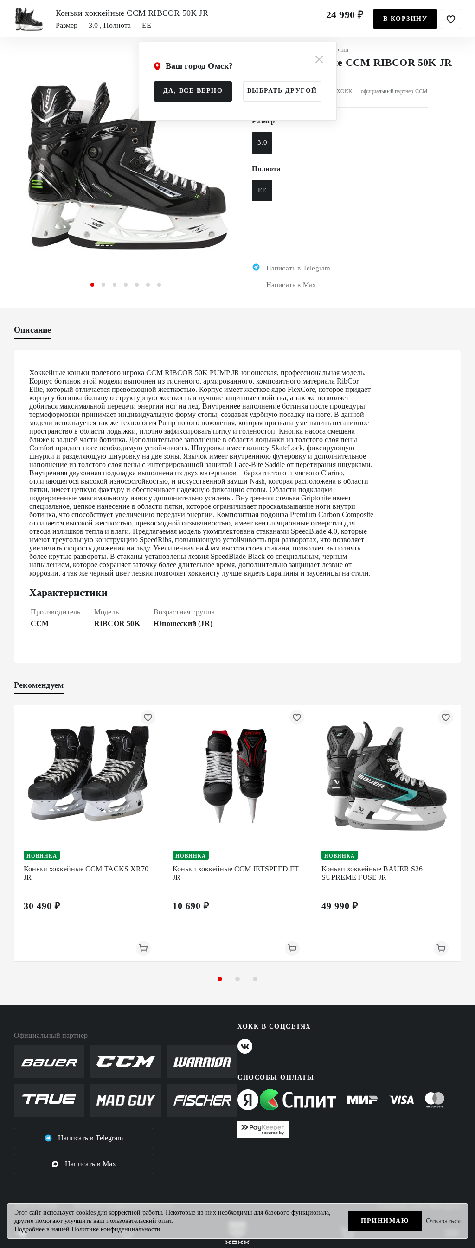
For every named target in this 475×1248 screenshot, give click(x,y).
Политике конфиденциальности (115, 1229)
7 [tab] (159, 285)
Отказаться (443, 1221)
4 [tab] (126, 285)
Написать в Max (90, 1164)
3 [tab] (114, 285)
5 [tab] (137, 285)
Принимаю (385, 1220)
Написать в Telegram (90, 1138)
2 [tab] (103, 285)
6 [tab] (148, 285)
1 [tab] (92, 285)
